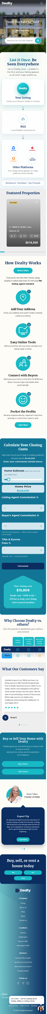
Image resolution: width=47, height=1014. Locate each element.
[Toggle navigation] (41, 3)
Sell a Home (23, 772)
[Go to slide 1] (21, 849)
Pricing (23, 903)
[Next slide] (41, 824)
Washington (23, 937)
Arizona (23, 933)
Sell (32, 872)
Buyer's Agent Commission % (20, 515)
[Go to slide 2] (24, 849)
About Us (23, 907)
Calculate (23, 566)
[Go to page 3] (24, 724)
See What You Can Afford (23, 962)
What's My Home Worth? (23, 966)
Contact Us (23, 920)
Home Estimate (22, 472)
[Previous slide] (4, 824)
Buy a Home (23, 764)
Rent (23, 878)
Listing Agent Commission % (20, 497)
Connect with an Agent (23, 958)
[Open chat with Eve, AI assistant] (40, 1008)
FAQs (23, 912)
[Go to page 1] (19, 724)
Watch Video (23, 270)
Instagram (27, 983)
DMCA (4, 994)
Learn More (23, 839)
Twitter (23, 983)
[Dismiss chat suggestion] (41, 998)
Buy (13, 872)
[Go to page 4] (26, 724)
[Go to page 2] (21, 724)
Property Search (23, 971)
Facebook (18, 983)
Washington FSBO (23, 945)
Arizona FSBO (23, 941)
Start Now (23, 425)
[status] (26, 1000)
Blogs (23, 916)
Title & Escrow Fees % (11, 541)
